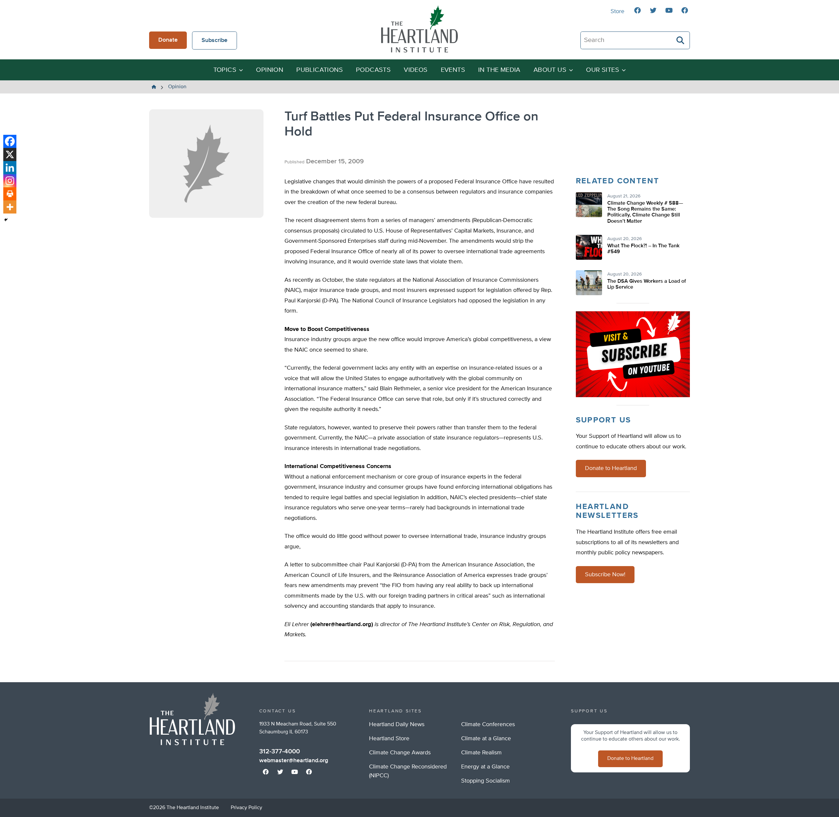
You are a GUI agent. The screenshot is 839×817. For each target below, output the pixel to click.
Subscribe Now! (605, 575)
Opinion (269, 70)
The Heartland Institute (419, 29)
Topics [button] (224, 70)
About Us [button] (550, 70)
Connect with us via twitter (653, 10)
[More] (9, 207)
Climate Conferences (488, 724)
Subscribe (214, 40)
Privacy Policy (246, 807)
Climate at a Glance (486, 739)
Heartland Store (389, 739)
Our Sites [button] (602, 70)
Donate (168, 40)
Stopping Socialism (485, 781)
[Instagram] (9, 180)
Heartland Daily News (396, 724)
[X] (9, 154)
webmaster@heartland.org (293, 761)
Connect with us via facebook (637, 10)
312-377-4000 (279, 751)
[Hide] (6, 219)
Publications (319, 70)
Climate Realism (481, 753)
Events (453, 70)
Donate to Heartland (611, 468)
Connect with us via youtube (669, 10)
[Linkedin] (9, 167)
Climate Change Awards (400, 753)
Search (681, 40)
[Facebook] (9, 141)
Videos (415, 70)
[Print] (9, 193)
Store (617, 11)
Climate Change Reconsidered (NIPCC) (408, 771)
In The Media (499, 70)
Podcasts (373, 70)
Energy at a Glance (485, 767)
